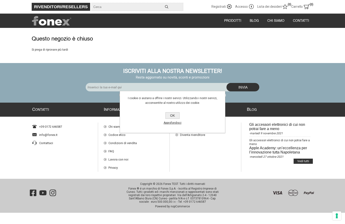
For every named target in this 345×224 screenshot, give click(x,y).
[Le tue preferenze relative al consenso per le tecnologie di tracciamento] (336, 215)
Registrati (218, 6)
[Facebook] (33, 193)
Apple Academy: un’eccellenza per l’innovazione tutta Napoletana (278, 150)
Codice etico (117, 135)
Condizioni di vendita (122, 143)
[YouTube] (43, 193)
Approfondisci (172, 122)
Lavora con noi (118, 159)
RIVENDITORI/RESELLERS (61, 6)
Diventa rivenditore (192, 135)
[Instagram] (53, 193)
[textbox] (121, 7)
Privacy (113, 167)
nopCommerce (180, 206)
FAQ (111, 151)
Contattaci (46, 143)
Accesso (241, 6)
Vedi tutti (303, 161)
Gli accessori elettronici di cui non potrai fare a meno (277, 127)
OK (172, 115)
